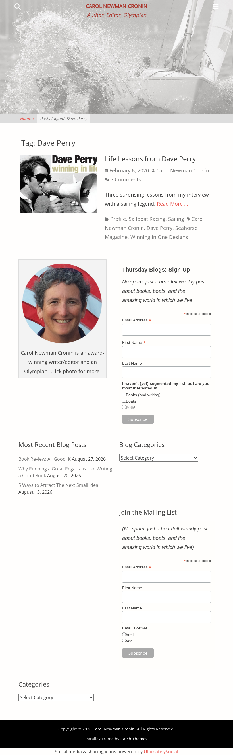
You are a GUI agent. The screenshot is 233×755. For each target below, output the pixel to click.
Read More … (172, 203)
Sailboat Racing (147, 218)
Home (27, 118)
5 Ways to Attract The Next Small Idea (58, 485)
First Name (133, 342)
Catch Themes (133, 739)
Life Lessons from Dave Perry (150, 158)
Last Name (132, 363)
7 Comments (126, 179)
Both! (130, 407)
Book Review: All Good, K (44, 459)
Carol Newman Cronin (116, 6)
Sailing (176, 218)
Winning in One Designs (159, 237)
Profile (118, 218)
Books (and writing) (143, 395)
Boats (131, 401)
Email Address (136, 320)
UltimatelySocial (161, 751)
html (130, 634)
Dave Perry (159, 228)
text (129, 641)
